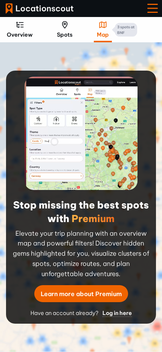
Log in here (117, 313)
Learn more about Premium (81, 294)
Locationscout (39, 8)
